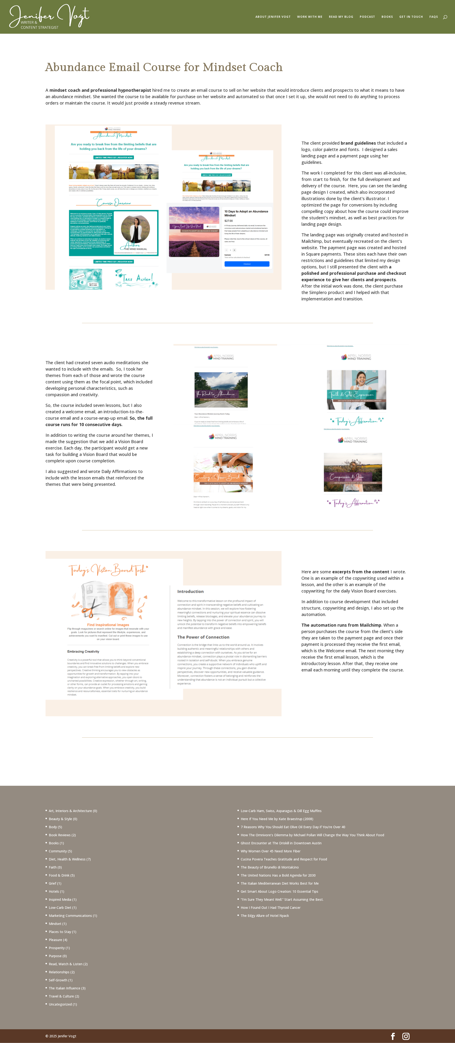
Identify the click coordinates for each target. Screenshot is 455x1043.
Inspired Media (60, 899)
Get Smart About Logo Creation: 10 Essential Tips (279, 891)
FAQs (433, 17)
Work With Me (310, 17)
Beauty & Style (60, 819)
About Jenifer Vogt (273, 17)
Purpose (55, 956)
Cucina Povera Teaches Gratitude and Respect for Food (284, 859)
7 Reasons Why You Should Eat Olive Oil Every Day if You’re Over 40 (293, 827)
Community (58, 851)
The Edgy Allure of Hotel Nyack (265, 915)
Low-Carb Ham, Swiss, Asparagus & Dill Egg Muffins (281, 811)
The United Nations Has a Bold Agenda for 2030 (278, 875)
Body (53, 827)
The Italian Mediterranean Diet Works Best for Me (280, 883)
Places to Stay (60, 931)
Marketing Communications (70, 915)
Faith (53, 867)
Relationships (59, 972)
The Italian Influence (64, 988)
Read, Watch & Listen (65, 964)
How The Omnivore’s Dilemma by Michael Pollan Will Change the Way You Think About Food (312, 835)
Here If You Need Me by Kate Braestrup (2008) (277, 819)
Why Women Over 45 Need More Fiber (270, 851)
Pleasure (55, 939)
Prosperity (57, 948)
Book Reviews (60, 835)
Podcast (367, 17)
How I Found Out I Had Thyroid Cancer (270, 907)
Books (387, 17)
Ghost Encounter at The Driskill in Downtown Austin (281, 843)
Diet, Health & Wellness (67, 859)
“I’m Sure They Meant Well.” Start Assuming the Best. (282, 899)
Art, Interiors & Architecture (70, 811)
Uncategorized (60, 1004)
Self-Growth (58, 980)
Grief (52, 883)
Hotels (54, 891)
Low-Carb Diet (60, 907)
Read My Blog (341, 17)
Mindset (55, 923)
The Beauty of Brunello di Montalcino (270, 867)
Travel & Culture (61, 996)
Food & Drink (59, 875)
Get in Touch (411, 17)
